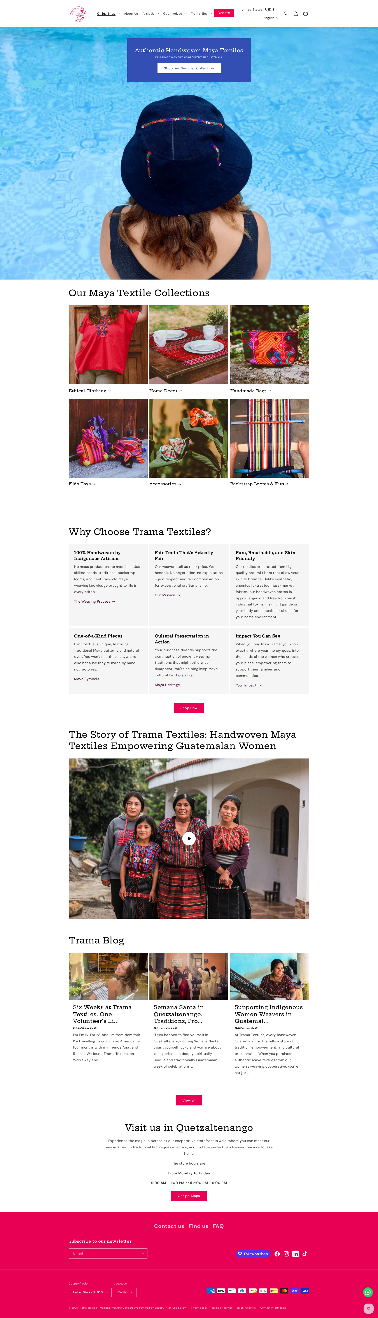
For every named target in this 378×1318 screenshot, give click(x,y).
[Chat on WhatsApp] (368, 1292)
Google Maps (189, 1195)
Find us (198, 1226)
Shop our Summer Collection (189, 68)
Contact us (169, 1226)
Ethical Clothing (87, 390)
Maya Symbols (86, 679)
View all (189, 1100)
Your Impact (246, 685)
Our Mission (165, 595)
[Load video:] (189, 838)
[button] (108, 13)
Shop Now (189, 708)
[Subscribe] (142, 1253)
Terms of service (222, 1307)
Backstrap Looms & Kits (257, 484)
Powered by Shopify (151, 1307)
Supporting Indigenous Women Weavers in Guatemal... (269, 1014)
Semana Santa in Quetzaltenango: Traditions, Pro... (179, 1014)
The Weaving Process (92, 601)
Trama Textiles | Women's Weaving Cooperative (108, 1307)
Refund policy (177, 1307)
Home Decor (163, 390)
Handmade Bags (248, 390)
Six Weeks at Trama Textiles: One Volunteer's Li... (102, 1014)
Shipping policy (246, 1307)
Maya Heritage (167, 685)
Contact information (273, 1307)
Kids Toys (80, 484)
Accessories (163, 484)
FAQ (218, 1226)
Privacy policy (199, 1307)
